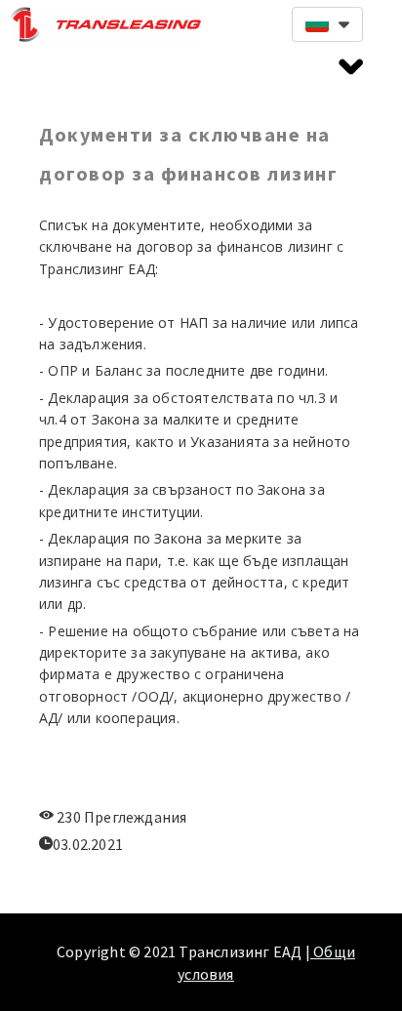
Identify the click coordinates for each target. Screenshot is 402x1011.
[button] (327, 24)
